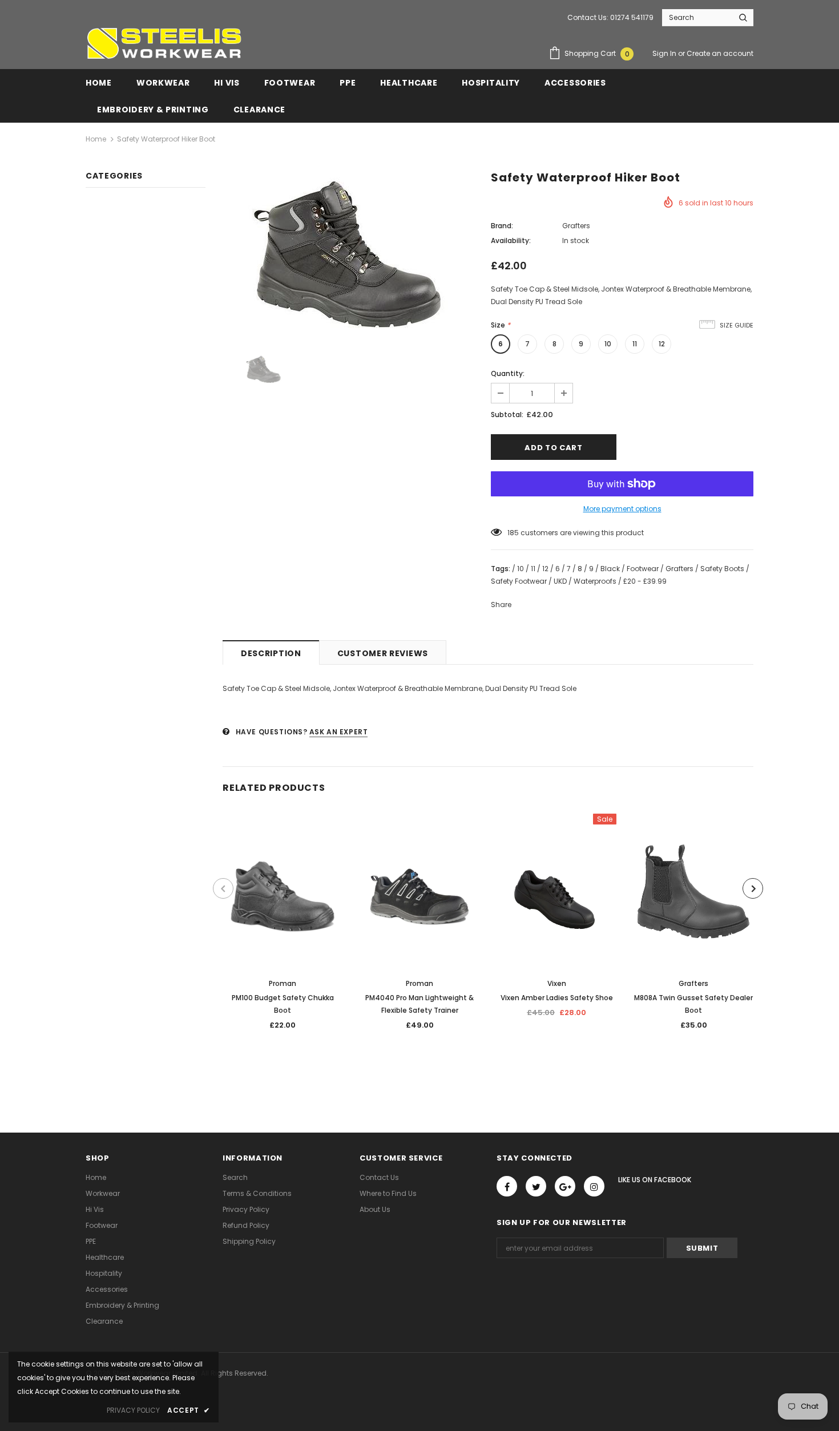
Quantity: (508, 373)
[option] (348, 255)
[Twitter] (536, 1186)
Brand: (502, 226)
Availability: (511, 240)
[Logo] (164, 43)
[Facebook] (507, 1186)
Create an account (720, 53)
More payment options (622, 509)
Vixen (556, 983)
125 (512, 532)
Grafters (576, 226)
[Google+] (565, 1186)
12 (662, 344)
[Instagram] (594, 1186)
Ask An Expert (338, 732)
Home (96, 139)
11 (634, 344)
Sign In (665, 53)
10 (607, 344)
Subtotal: (507, 414)
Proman (282, 983)
